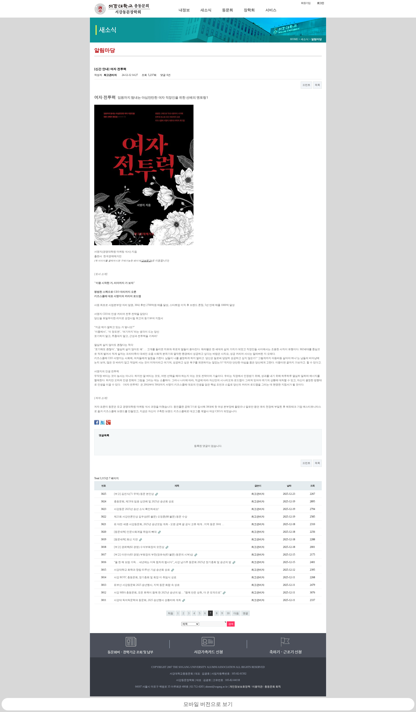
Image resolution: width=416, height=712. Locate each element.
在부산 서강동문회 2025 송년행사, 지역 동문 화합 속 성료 (147, 584)
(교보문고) (146, 261)
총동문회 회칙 (273, 686)
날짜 (289, 485)
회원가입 (305, 3)
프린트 (306, 85)
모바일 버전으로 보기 (208, 704)
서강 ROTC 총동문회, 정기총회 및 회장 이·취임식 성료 (145, 577)
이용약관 (257, 686)
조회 (312, 485)
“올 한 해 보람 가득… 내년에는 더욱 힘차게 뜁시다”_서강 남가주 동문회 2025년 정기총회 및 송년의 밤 (173, 562)
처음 (170, 613)
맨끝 (245, 613)
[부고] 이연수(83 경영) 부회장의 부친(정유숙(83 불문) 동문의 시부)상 (154, 554)
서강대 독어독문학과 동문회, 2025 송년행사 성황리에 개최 (148, 600)
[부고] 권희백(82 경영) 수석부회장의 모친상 (139, 547)
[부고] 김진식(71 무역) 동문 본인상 (134, 493)
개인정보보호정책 (239, 686)
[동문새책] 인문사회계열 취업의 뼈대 (135, 531)
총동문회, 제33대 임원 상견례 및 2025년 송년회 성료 (144, 501)
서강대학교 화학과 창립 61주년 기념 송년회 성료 (142, 569)
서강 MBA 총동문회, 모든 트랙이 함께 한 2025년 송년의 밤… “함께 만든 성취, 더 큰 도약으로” (168, 592)
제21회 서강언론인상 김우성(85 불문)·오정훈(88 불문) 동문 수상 (150, 516)
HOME (294, 39)
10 (228, 613)
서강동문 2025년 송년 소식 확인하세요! (136, 509)
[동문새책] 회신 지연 (126, 539)
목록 (317, 85)
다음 (236, 613)
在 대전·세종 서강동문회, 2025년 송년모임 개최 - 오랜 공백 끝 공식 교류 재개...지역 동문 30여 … (169, 524)
